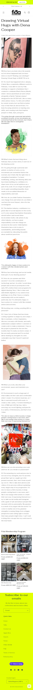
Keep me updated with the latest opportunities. (18, 349)
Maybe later (16, 361)
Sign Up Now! (16, 355)
